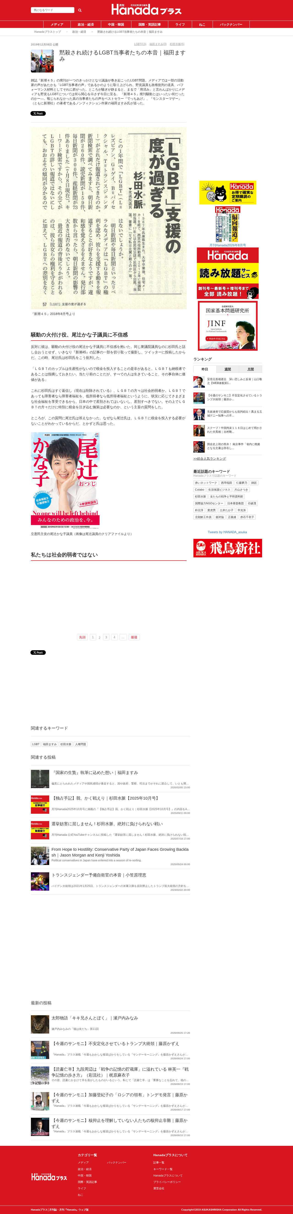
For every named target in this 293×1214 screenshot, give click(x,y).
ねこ (202, 24)
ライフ (180, 24)
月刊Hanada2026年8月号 (227, 245)
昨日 (205, 369)
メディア (57, 24)
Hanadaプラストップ (47, 31)
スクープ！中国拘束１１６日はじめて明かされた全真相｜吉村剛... (234, 429)
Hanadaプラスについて (168, 1175)
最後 (134, 637)
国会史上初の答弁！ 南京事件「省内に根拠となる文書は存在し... (233, 446)
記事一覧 (158, 1162)
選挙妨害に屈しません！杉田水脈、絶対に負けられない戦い (107, 824)
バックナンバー (231, 24)
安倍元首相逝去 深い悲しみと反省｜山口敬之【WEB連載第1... (234, 381)
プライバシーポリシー (167, 1182)
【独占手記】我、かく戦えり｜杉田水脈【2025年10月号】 (106, 798)
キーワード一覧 (163, 1169)
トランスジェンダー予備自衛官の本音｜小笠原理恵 (99, 875)
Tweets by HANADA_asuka (227, 532)
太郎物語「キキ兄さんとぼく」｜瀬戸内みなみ (95, 1018)
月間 (250, 369)
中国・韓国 (116, 24)
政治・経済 (86, 24)
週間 (228, 369)
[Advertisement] (109, 596)
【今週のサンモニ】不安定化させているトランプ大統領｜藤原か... (234, 397)
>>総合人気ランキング (209, 458)
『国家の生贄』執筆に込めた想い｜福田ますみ (95, 772)
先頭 (82, 637)
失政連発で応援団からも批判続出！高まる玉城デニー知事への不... (234, 413)
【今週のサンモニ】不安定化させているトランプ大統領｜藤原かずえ (115, 1043)
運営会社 (158, 1188)
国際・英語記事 (149, 24)
